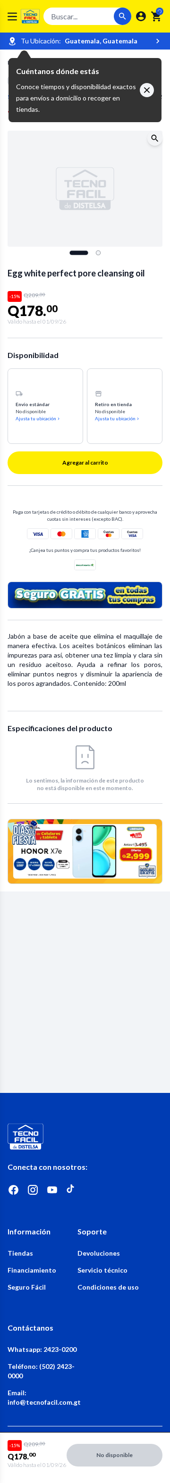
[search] (156, 16)
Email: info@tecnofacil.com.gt (42, 1397)
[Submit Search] (122, 16)
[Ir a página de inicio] (85, 1136)
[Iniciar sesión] (141, 16)
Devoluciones (98, 1253)
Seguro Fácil (27, 1287)
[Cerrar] (147, 90)
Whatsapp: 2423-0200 (42, 1349)
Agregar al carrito (85, 462)
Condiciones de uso (108, 1287)
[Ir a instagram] (33, 1190)
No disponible (114, 1454)
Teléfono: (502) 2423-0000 (41, 1371)
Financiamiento (32, 1270)
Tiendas (20, 1253)
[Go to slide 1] (78, 252)
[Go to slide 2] (98, 252)
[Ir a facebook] (13, 1190)
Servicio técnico (102, 1270)
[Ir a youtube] (52, 1190)
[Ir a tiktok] (71, 1190)
